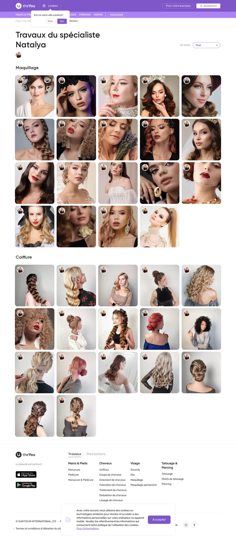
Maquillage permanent (144, 485)
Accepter (159, 519)
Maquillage (137, 480)
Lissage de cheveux (111, 500)
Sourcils (135, 469)
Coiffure (104, 469)
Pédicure (73, 474)
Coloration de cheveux (112, 485)
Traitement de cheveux (113, 490)
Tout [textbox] (198, 45)
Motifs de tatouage (173, 479)
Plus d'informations (88, 528)
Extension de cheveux (112, 480)
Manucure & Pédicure (80, 480)
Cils (133, 474)
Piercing (166, 484)
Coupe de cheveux (110, 474)
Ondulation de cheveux (112, 495)
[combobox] (206, 45)
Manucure (74, 469)
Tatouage (167, 473)
